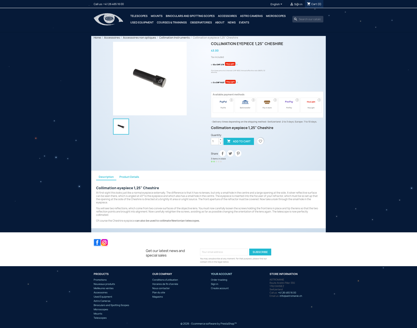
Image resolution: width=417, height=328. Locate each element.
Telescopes (139, 16)
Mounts (157, 16)
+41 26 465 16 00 (113, 4)
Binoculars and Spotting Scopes (190, 16)
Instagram (104, 242)
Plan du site (158, 292)
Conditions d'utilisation (165, 279)
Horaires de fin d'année (165, 284)
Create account (220, 288)
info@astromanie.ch (291, 295)
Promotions (100, 279)
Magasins (157, 296)
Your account (221, 274)
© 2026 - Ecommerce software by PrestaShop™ (208, 323)
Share (222, 153)
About (219, 22)
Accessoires (227, 16)
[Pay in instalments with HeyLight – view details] (237, 64)
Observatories (201, 22)
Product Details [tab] (129, 177)
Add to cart (239, 141)
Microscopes (276, 16)
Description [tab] (106, 177)
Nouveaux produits (104, 284)
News (232, 22)
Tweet (230, 153)
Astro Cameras (251, 16)
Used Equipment (142, 22)
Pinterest (238, 153)
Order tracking (219, 279)
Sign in (214, 284)
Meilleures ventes (104, 288)
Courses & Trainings (172, 22)
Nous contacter (161, 288)
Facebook (97, 242)
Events (244, 22)
